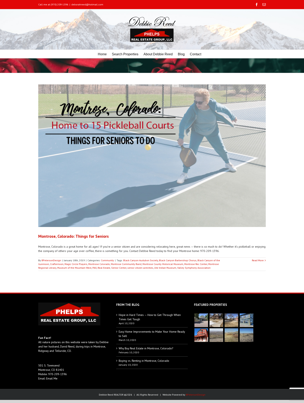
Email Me (51, 378)
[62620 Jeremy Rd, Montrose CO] (201, 320)
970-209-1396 (57, 374)
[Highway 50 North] (216, 335)
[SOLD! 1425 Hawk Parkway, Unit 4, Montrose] (246, 320)
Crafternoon (56, 264)
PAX (94, 267)
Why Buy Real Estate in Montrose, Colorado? (146, 348)
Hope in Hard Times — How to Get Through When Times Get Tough (150, 317)
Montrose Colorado (99, 264)
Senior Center (118, 267)
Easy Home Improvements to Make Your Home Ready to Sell (152, 334)
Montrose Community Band (126, 264)
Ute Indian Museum (165, 267)
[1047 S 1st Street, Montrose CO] (216, 320)
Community (107, 260)
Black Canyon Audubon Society (140, 260)
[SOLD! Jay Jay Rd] (231, 335)
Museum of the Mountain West (74, 267)
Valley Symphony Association (194, 267)
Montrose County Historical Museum (162, 264)
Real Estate (104, 267)
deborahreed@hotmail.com (87, 4)
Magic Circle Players (76, 264)
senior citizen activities (140, 267)
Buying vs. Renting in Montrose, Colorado (144, 361)
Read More (258, 260)
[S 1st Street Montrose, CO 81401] (231, 320)
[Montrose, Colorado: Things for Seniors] (152, 155)
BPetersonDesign (51, 260)
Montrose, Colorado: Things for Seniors (73, 236)
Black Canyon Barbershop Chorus (177, 260)
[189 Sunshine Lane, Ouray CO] (201, 335)
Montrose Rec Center (195, 264)
